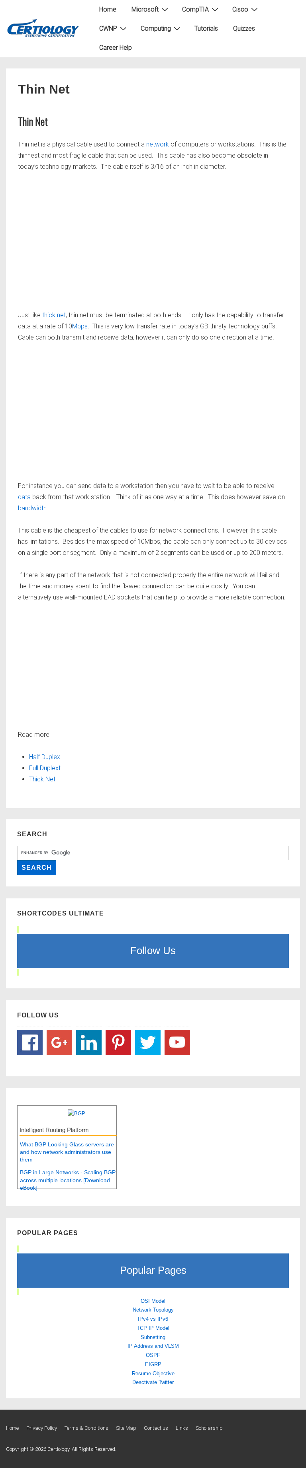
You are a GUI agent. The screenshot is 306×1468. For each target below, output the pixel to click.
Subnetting (153, 1337)
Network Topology (153, 1310)
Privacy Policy (41, 1428)
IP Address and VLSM (153, 1346)
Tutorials (206, 28)
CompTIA (195, 9)
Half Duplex (44, 757)
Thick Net (42, 779)
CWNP (108, 28)
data (25, 497)
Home (107, 9)
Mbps (80, 326)
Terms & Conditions (86, 1428)
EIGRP (153, 1364)
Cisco (240, 9)
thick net (53, 315)
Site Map (126, 1428)
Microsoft (145, 9)
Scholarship (209, 1428)
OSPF (153, 1355)
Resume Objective (153, 1373)
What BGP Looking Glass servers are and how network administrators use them (67, 1152)
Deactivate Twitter (153, 1382)
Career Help (115, 47)
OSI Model (153, 1301)
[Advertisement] (153, 239)
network (158, 144)
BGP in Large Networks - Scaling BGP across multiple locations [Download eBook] (68, 1180)
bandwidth (32, 508)
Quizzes (244, 28)
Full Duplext (45, 768)
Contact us (156, 1428)
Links (182, 1428)
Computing (156, 28)
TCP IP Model (153, 1328)
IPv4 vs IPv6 (153, 1319)
